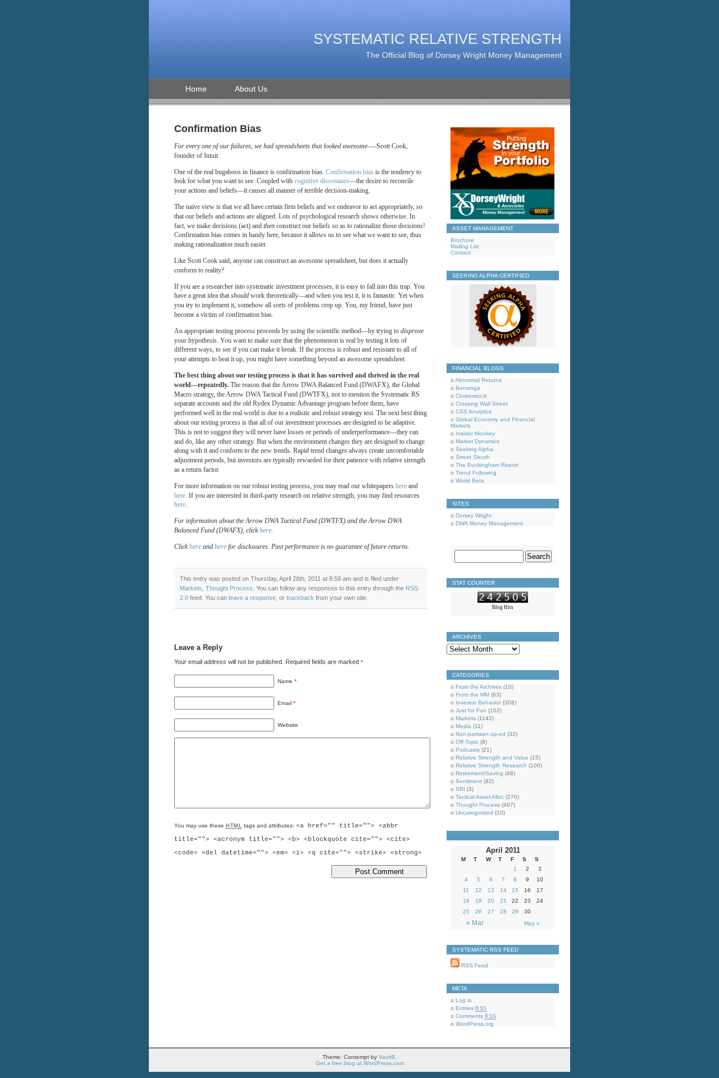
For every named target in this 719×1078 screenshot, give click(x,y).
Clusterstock (471, 396)
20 (491, 901)
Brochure (462, 240)
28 (503, 911)
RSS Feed (473, 965)
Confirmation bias (350, 172)
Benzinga (468, 388)
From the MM (472, 695)
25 (466, 911)
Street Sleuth (473, 457)
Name (285, 681)
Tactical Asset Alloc (480, 797)
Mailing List (464, 246)
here (401, 486)
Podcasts (468, 750)
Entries (471, 1008)
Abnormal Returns (478, 380)
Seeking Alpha (474, 449)
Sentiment (469, 781)
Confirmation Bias (217, 128)
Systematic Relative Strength (437, 38)
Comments (476, 1016)
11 (466, 890)
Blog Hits (502, 607)
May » (532, 923)
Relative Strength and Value (492, 757)
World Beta (470, 480)
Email (284, 703)
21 (503, 901)
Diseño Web (502, 613)
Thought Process (229, 588)
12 (478, 890)
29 (515, 911)
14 (503, 890)
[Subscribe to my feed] (454, 965)
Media (463, 726)
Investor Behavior (478, 702)
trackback (300, 597)
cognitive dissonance (321, 181)
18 (466, 901)
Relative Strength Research (491, 765)
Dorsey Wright (474, 515)
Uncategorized (474, 812)
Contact (460, 252)
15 (515, 890)
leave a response (252, 597)
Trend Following (476, 473)
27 (491, 911)
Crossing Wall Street (482, 404)
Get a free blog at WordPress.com (360, 1063)
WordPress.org (475, 1024)
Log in (464, 1000)
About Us (251, 88)
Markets (191, 588)
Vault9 (387, 1057)
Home (196, 88)
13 (491, 890)
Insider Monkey (475, 433)
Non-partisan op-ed (481, 734)
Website (287, 725)
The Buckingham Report (487, 465)
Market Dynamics (477, 441)
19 (478, 901)
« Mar (475, 923)
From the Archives (479, 687)
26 (478, 911)
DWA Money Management (489, 523)
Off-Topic (467, 742)
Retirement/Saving (479, 773)
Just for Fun (471, 710)
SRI (460, 789)
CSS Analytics (474, 411)
